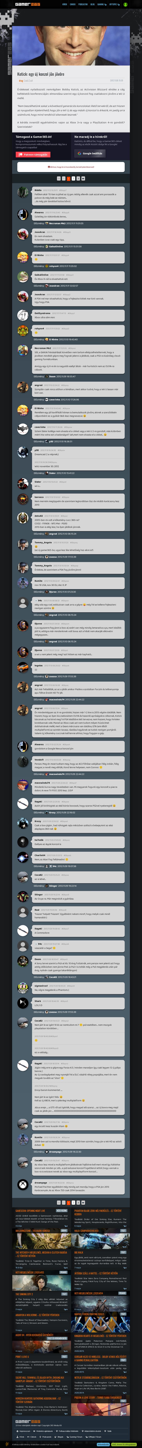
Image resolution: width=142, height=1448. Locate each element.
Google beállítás (92, 153)
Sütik (109, 1431)
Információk (103, 1444)
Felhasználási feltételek (68, 1431)
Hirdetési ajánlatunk (44, 1431)
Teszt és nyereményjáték (57, 1338)
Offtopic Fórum (94, 1437)
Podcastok (83, 4)
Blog (93, 4)
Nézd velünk (61, 1210)
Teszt (64, 1294)
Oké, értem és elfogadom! (124, 1444)
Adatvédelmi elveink (92, 1431)
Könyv (64, 1230)
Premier (63, 1272)
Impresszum (24, 1431)
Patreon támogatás (35, 154)
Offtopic (113, 4)
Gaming (100, 4)
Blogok (60, 1437)
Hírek (64, 4)
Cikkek (73, 4)
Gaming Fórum (75, 1437)
